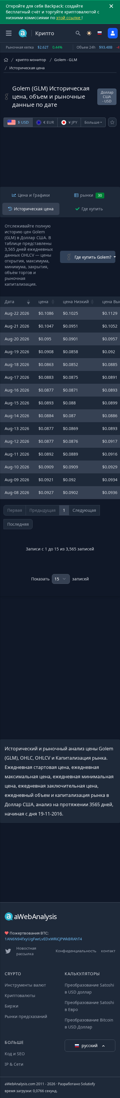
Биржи (11, 1006)
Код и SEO (15, 1053)
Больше (91, 122)
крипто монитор (31, 59)
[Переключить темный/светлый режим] (89, 33)
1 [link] (64, 510)
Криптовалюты (20, 995)
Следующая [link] (84, 510)
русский (90, 1045)
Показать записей (60, 579)
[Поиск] (78, 33)
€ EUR (48, 122)
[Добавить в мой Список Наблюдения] (112, 122)
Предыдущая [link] (42, 510)
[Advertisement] (60, 160)
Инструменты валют (25, 985)
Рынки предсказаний (26, 1016)
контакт (108, 950)
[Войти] (113, 33)
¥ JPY (72, 122)
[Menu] (8, 33)
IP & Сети (14, 1064)
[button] (28, 301)
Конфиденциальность (76, 950)
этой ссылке (69, 17)
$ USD (23, 122)
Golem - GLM (65, 59)
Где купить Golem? (93, 257)
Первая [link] (14, 510)
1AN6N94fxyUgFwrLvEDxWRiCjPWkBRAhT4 (43, 938)
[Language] (100, 33)
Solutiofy (88, 1083)
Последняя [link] (18, 524)
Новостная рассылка (26, 951)
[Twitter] (8, 951)
